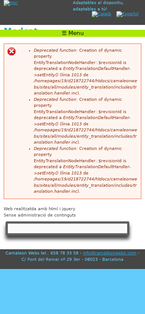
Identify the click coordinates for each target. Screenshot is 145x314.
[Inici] (37, 3)
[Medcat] (99, 14)
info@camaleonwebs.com (109, 253)
